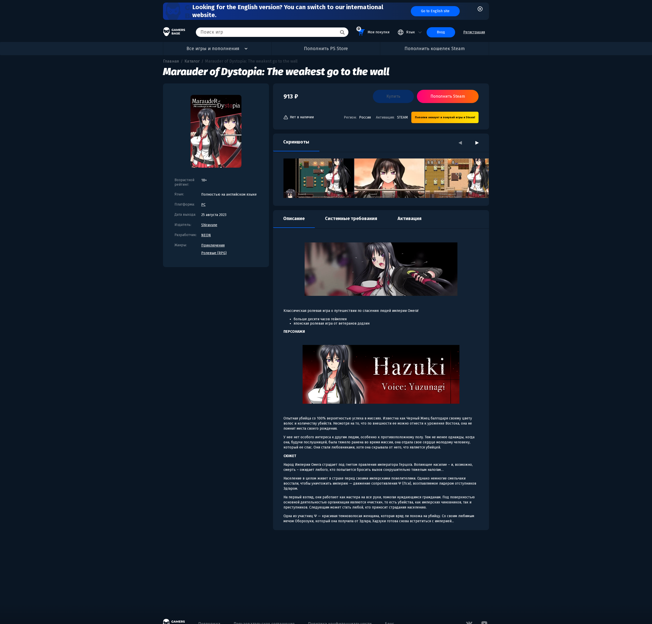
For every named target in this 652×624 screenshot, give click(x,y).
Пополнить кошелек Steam (434, 48)
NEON (206, 235)
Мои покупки (373, 30)
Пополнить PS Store (326, 48)
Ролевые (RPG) (214, 253)
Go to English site (435, 11)
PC (203, 204)
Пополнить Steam (447, 96)
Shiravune (209, 225)
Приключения (213, 245)
